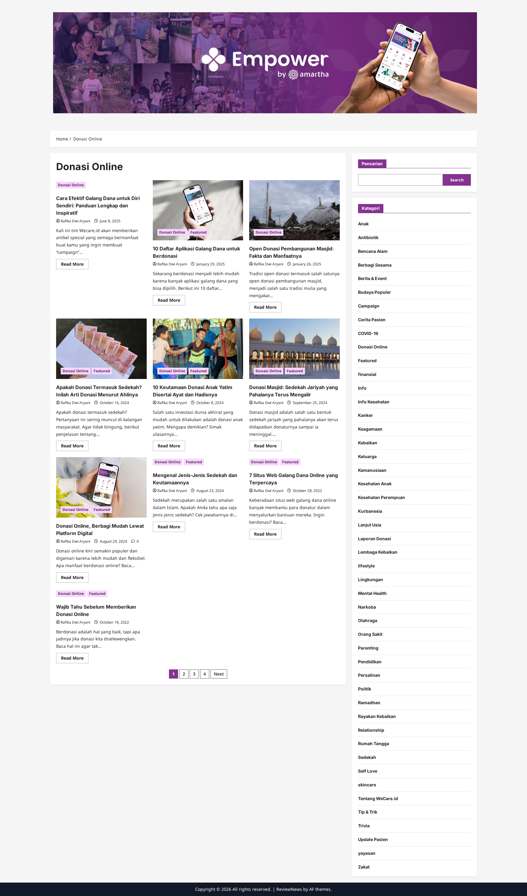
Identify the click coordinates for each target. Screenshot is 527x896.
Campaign (368, 305)
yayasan (366, 853)
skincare (367, 784)
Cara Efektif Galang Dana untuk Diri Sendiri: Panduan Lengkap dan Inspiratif (98, 205)
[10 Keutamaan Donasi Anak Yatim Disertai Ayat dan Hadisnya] (198, 349)
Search (457, 180)
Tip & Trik (367, 811)
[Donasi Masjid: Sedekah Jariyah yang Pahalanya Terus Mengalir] (294, 349)
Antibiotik (368, 237)
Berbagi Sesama (375, 265)
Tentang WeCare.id (378, 798)
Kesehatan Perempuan (381, 497)
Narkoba (367, 606)
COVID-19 (368, 333)
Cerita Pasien (371, 319)
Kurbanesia (370, 511)
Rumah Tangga (373, 743)
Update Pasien (373, 839)
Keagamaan (370, 429)
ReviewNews (289, 889)
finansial (367, 374)
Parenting (368, 647)
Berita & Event (372, 278)
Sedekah (367, 757)
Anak (363, 223)
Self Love (367, 771)
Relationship (371, 730)
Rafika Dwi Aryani (75, 221)
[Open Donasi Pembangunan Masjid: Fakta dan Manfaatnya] (294, 210)
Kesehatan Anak (375, 483)
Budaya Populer (374, 292)
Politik (364, 688)
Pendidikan (370, 661)
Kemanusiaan (372, 469)
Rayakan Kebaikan (377, 716)
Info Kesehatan (373, 401)
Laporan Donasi (374, 538)
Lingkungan (370, 579)
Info (362, 388)
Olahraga (367, 620)
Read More (74, 265)
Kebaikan (367, 442)
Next (219, 674)
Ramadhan (369, 702)
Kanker (365, 415)
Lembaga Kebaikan (377, 552)
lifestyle (366, 565)
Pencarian (372, 163)
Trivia (364, 825)
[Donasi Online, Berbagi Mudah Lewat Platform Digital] (101, 487)
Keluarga (367, 456)
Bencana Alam (373, 251)
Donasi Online (71, 185)
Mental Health (372, 593)
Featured (198, 232)
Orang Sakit (370, 634)
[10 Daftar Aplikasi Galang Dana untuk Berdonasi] (198, 210)
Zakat (364, 866)
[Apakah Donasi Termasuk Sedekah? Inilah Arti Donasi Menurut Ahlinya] (101, 349)
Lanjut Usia (369, 524)
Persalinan (369, 675)
